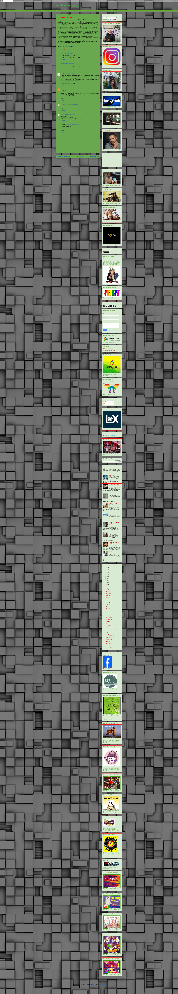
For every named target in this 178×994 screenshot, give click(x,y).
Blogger (103, 984)
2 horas (107, 627)
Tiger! (62, 89)
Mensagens (107, 401)
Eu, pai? (107, 612)
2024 (106, 569)
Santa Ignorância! (110, 613)
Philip (62, 53)
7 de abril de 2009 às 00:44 (69, 114)
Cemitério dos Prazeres (114, 533)
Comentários (108, 403)
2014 (106, 582)
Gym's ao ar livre (113, 503)
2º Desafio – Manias (110, 637)
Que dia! (108, 641)
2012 (106, 586)
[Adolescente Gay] (107, 667)
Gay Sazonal (63, 104)
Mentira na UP (109, 643)
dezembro (108, 593)
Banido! (107, 615)
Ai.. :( (107, 623)
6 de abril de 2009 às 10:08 (68, 73)
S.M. (62, 73)
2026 (106, 567)
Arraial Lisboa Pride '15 (114, 484)
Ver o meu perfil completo (109, 350)
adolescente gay (67, 5)
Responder (63, 59)
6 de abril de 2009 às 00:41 (68, 63)
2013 (106, 584)
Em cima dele (109, 619)
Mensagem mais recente (64, 156)
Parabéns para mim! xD (111, 630)
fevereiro (108, 647)
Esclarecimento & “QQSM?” (109, 633)
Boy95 (62, 114)
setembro (108, 599)
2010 (106, 589)
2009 (106, 591)
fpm (93, 984)
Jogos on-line (106, 468)
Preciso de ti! (106, 259)
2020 (106, 570)
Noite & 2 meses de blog (111, 629)
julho (107, 602)
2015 (106, 580)
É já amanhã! (109, 625)
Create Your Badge (106, 668)
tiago (62, 63)
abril (107, 608)
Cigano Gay (111, 475)
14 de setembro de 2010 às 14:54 (72, 124)
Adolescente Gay (109, 348)
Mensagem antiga (94, 156)
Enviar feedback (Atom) (81, 160)
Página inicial (79, 156)
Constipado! (108, 621)
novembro (108, 595)
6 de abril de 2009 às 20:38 (72, 104)
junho (107, 604)
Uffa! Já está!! (109, 639)
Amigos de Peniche (110, 610)
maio (107, 606)
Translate (114, 19)
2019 (106, 572)
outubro (108, 597)
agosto (107, 600)
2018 (106, 574)
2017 (106, 576)
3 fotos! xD (111, 494)
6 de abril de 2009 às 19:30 (69, 89)
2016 (106, 578)
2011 (106, 587)
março (107, 645)
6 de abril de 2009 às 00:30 (69, 53)
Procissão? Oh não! (110, 635)
